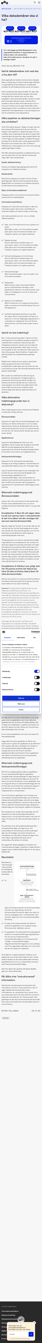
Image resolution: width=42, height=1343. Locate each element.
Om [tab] (34, 637)
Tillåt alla (21, 698)
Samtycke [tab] (7, 637)
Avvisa (21, 709)
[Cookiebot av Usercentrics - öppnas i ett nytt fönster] (31, 632)
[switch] (37, 677)
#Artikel (6, 1018)
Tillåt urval (21, 704)
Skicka (31, 1334)
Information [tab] (21, 637)
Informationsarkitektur (27, 9)
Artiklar (6, 9)
